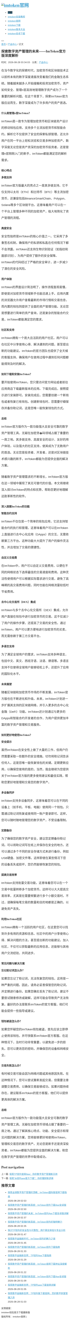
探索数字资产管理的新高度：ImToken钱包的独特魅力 (35, 1221)
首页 (3, 44)
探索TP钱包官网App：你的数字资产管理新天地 (33, 1174)
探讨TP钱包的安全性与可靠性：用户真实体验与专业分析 (36, 1230)
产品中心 (12, 44)
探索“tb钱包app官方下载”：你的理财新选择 (31, 1178)
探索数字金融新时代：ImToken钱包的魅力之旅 (31, 1238)
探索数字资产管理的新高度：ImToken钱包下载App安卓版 (37, 1205)
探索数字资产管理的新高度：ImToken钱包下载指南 (34, 1247)
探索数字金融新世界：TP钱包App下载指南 (29, 1255)
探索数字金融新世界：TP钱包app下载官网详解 (32, 1285)
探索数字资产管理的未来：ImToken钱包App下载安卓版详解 (38, 1213)
